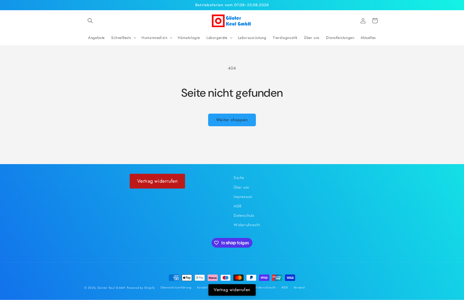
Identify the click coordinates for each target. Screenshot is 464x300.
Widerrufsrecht (247, 224)
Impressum (243, 196)
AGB (238, 206)
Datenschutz (244, 215)
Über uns (241, 187)
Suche (239, 177)
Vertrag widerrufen (157, 181)
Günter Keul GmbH (111, 287)
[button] (90, 21)
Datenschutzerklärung (176, 287)
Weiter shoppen (232, 120)
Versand (299, 287)
